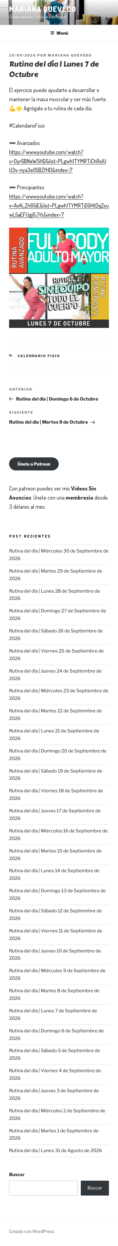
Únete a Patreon (34, 463)
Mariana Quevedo (43, 9)
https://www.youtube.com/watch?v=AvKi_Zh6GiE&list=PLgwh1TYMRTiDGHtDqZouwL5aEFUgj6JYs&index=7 (59, 205)
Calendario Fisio (39, 356)
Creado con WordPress (31, 1231)
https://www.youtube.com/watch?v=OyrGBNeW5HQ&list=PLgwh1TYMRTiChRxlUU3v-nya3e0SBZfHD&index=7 (57, 161)
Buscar (17, 1174)
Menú (62, 33)
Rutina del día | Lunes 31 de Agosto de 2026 (55, 1150)
